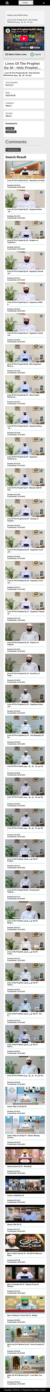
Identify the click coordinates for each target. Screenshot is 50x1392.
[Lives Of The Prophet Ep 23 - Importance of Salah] (25, 170)
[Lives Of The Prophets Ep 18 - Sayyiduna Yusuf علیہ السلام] (25, 570)
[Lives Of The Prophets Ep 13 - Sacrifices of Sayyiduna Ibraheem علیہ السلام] (25, 663)
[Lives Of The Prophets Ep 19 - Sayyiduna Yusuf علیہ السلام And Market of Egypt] (25, 539)
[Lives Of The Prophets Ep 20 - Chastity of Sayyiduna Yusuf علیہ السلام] (25, 508)
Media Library (23, 15)
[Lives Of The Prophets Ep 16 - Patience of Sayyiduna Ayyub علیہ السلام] (25, 632)
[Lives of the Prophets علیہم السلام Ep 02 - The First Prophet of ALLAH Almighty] (25, 1003)
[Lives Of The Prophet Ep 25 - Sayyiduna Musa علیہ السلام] (25, 199)
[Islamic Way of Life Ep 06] (25, 1096)
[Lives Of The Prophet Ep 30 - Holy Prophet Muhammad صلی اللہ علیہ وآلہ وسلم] (25, 384)
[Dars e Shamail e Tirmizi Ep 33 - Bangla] (25, 1305)
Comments (13, 150)
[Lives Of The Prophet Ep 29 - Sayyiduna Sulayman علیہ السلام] (25, 446)
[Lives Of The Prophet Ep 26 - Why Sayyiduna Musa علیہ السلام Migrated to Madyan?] (25, 353)
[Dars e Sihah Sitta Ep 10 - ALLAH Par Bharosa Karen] (25, 1243)
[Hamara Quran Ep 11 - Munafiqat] (25, 1156)
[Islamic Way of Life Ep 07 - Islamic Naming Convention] (25, 1125)
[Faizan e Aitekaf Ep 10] (25, 1185)
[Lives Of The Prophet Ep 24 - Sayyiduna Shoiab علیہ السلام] (25, 261)
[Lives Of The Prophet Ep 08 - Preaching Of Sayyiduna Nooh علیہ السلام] (25, 879)
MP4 (9, 128)
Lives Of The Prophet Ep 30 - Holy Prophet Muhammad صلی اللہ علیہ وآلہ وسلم (22, 21)
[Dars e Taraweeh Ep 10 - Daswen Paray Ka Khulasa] (25, 1274)
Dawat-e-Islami (12, 15)
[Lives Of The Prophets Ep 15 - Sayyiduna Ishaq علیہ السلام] (25, 694)
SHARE (10, 132)
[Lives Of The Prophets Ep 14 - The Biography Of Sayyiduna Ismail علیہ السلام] (25, 725)
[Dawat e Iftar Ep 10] (25, 1214)
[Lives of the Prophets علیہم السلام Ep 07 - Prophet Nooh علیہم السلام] (25, 848)
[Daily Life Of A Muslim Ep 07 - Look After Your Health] (25, 1365)
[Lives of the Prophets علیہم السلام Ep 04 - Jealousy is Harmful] (25, 972)
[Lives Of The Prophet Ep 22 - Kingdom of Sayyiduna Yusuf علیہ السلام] (25, 230)
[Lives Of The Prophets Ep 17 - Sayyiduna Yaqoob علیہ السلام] (25, 601)
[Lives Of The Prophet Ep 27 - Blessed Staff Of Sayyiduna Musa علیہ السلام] (25, 477)
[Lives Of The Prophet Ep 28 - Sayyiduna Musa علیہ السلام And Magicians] (25, 415)
